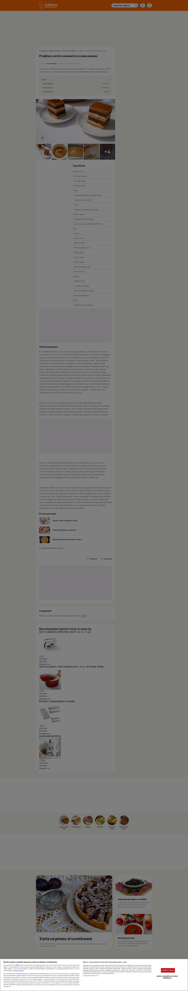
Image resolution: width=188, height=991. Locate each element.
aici (25, 981)
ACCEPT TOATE (168, 970)
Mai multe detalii (19, 970)
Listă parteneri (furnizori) (91, 975)
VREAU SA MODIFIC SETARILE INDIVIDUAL (167, 977)
